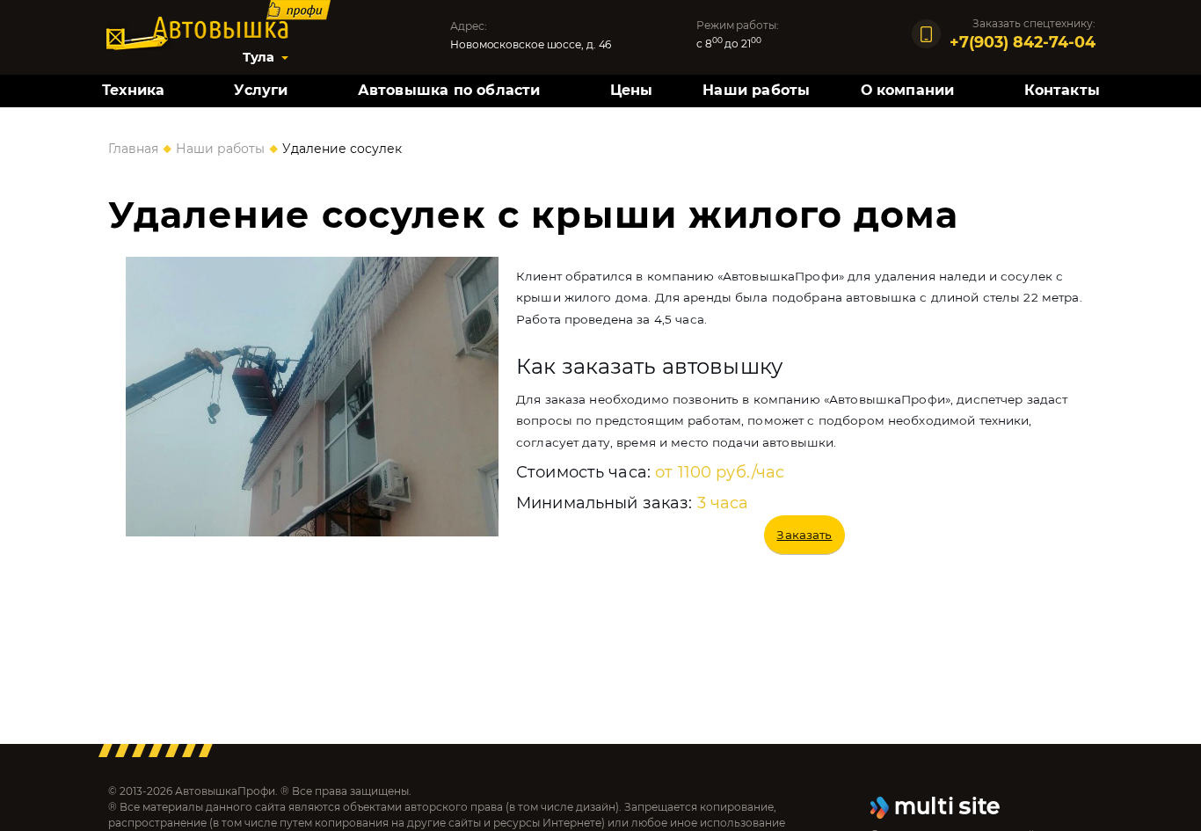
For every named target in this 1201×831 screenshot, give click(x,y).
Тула (258, 57)
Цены (631, 90)
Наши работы (756, 90)
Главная (133, 149)
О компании (908, 90)
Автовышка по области (449, 90)
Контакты (1062, 90)
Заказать (804, 535)
